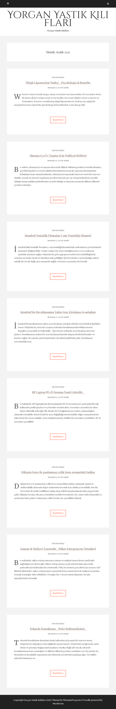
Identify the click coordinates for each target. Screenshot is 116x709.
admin (66, 88)
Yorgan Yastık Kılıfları (58, 20)
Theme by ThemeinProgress (67, 700)
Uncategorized (58, 77)
